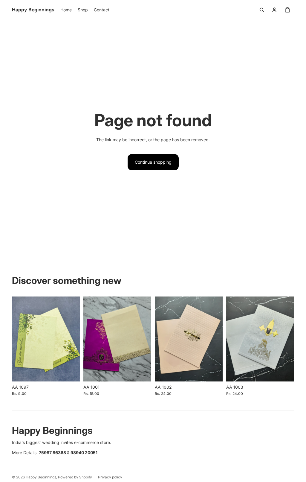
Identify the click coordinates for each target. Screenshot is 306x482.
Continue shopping (153, 162)
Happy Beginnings (41, 477)
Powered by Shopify (75, 477)
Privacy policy (110, 477)
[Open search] (261, 9)
